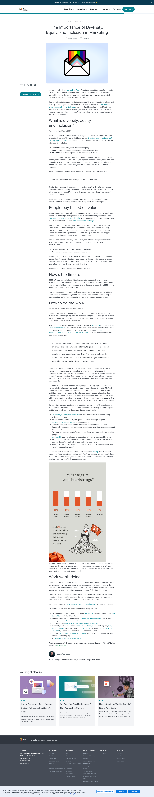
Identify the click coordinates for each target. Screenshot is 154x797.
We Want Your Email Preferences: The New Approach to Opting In (76, 706)
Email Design (52, 756)
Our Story (103, 753)
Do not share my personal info (105, 791)
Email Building (53, 758)
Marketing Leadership (89, 761)
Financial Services (88, 771)
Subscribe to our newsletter (30, 94)
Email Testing (52, 763)
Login (119, 9)
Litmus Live (69, 761)
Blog (69, 21)
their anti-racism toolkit (69, 621)
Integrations (81, 9)
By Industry (86, 763)
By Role (85, 753)
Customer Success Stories (73, 763)
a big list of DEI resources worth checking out (81, 623)
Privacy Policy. (73, 794)
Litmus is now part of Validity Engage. (83, 3)
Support (120, 751)
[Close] (152, 2)
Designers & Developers (90, 756)
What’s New (69, 773)
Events (68, 756)
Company (104, 9)
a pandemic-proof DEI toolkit (90, 618)
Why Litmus (52, 753)
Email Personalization (55, 761)
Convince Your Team (71, 766)
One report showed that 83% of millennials (65, 218)
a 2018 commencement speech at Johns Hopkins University (76, 331)
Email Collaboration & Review (57, 768)
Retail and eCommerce (89, 773)
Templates (69, 768)
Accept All (134, 791)
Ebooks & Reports (71, 758)
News (101, 756)
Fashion (85, 768)
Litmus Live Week (73, 90)
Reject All (121, 791)
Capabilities (68, 9)
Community (69, 771)
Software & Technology (89, 776)
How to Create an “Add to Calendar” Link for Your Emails (115, 706)
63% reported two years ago (83, 220)
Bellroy (95, 451)
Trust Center (120, 761)
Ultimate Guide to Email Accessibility (72, 633)
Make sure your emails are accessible (66, 414)
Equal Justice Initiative (57, 328)
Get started (129, 9)
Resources (93, 9)
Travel (84, 779)
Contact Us (120, 753)
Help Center (120, 756)
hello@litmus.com (62, 645)
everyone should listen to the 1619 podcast (68, 638)
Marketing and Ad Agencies (91, 766)
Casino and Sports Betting (90, 781)
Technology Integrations (55, 771)
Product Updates (70, 776)
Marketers (86, 758)
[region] (77, 791)
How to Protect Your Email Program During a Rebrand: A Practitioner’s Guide (36, 708)
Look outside (57, 437)
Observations (79, 21)
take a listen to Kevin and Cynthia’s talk (80, 604)
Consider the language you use (63, 422)
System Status (121, 758)
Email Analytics (53, 766)
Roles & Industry (89, 751)
